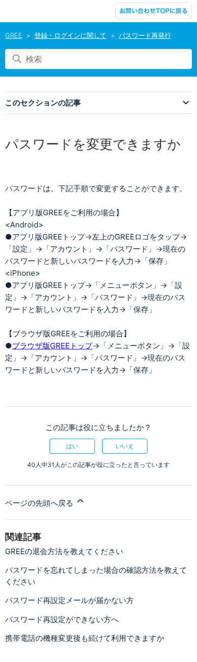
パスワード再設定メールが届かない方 (69, 600)
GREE (13, 35)
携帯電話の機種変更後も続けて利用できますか (84, 638)
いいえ (125, 446)
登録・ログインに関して (70, 35)
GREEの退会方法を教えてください (64, 551)
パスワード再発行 (145, 35)
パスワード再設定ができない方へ (62, 619)
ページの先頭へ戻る (40, 503)
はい (72, 446)
